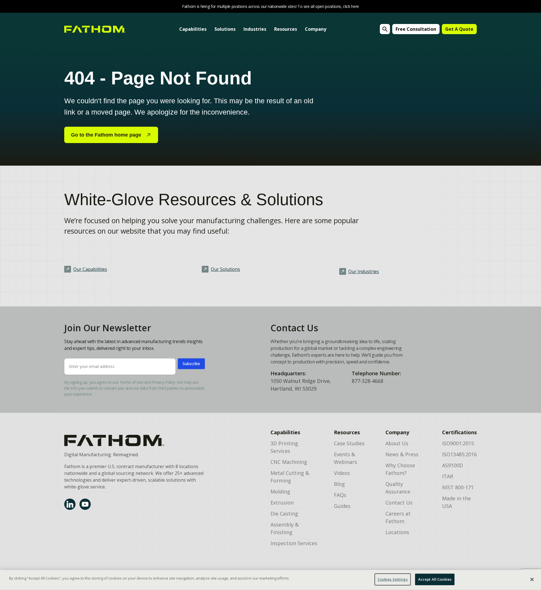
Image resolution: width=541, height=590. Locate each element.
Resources (285, 29)
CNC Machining (288, 462)
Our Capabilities (90, 269)
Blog (339, 484)
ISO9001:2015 (458, 443)
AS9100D (452, 465)
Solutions (225, 29)
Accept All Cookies (434, 579)
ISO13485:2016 (459, 454)
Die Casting (284, 513)
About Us (396, 443)
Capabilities (193, 29)
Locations (397, 532)
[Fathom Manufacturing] (134, 440)
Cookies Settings (393, 579)
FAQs (340, 495)
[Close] (532, 579)
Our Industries (363, 271)
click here (351, 6)
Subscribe (191, 363)
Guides (342, 506)
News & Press (401, 454)
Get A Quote (459, 29)
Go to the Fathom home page (106, 135)
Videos (342, 473)
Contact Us (399, 502)
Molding (280, 491)
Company (315, 29)
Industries (254, 29)
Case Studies (349, 443)
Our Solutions (225, 269)
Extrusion (282, 502)
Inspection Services (293, 543)
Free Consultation (416, 29)
